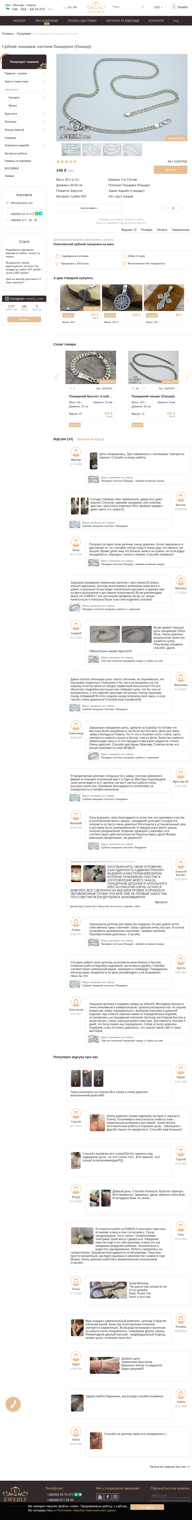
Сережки (10, 137)
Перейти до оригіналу (121, 861)
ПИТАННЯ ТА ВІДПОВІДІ (122, 20)
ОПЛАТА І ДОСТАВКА (82, 20)
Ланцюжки (24, 33)
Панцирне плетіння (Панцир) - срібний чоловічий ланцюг (133, 480)
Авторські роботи (16, 153)
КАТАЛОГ (19, 20)
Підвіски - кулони (16, 73)
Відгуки (75, 413)
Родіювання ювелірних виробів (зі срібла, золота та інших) (23, 253)
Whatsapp (18, 5)
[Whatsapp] (36, 213)
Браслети (11, 113)
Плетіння (10, 121)
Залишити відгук (90, 439)
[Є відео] (143, 388)
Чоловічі (13, 97)
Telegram (31, 5)
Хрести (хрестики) (16, 81)
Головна (8, 33)
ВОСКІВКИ (12, 168)
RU (75, 7)
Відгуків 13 (129, 229)
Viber (7, 5)
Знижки (9, 175)
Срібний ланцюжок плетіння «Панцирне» (105, 526)
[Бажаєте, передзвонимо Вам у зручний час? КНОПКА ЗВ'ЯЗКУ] (13, 1404)
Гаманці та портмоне (18, 160)
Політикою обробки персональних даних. (86, 1510)
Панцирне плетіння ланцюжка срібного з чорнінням (111, 609)
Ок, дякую (147, 1507)
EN (69, 7)
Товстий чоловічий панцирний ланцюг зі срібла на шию (132, 660)
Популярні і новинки (24, 61)
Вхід (176, 20)
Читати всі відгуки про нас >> (170, 1466)
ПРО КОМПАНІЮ (46, 20)
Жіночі (12, 105)
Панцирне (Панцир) (136, 185)
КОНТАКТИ (156, 20)
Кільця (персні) (14, 129)
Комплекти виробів (17, 145)
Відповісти (161, 902)
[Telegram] (40, 213)
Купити (68, 315)
